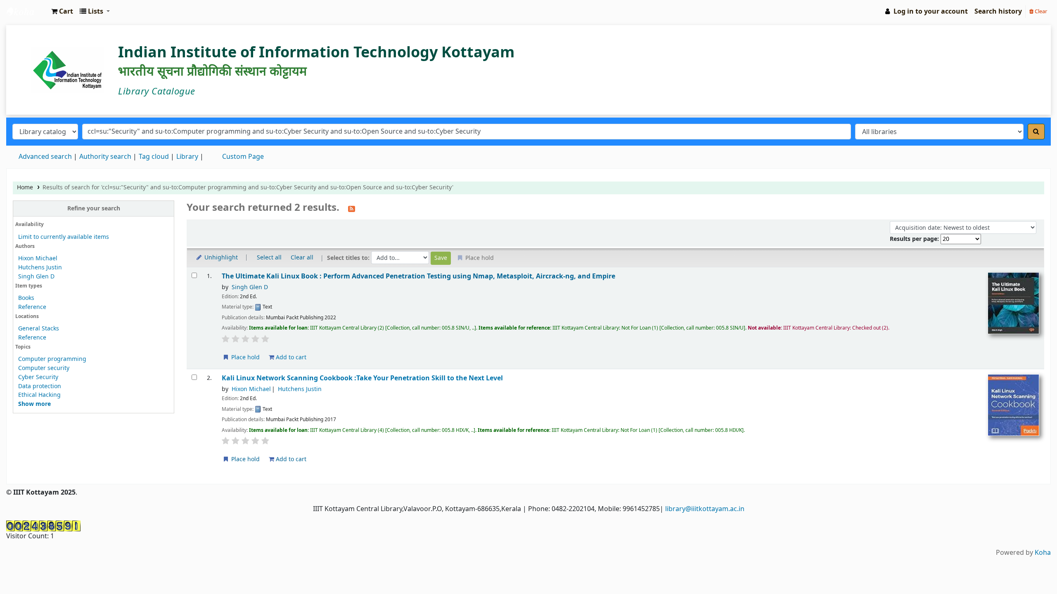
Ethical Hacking (39, 395)
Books (26, 298)
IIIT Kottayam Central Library (27, 11)
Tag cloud (154, 157)
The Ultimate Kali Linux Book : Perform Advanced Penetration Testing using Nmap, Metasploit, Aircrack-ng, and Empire (418, 276)
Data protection (39, 386)
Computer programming (52, 359)
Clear (1040, 11)
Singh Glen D (36, 276)
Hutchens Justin (40, 267)
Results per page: (915, 239)
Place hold (245, 357)
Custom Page (243, 157)
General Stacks (38, 328)
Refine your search (93, 208)
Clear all (302, 257)
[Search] (1036, 131)
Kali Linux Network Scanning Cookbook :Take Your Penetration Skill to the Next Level (362, 378)
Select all (269, 257)
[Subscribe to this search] (351, 208)
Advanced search (45, 157)
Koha (1043, 553)
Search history (998, 11)
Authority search (105, 157)
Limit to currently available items (63, 237)
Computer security (43, 368)
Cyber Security (38, 377)
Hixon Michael (37, 258)
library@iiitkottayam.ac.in (704, 509)
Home (25, 187)
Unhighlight (220, 257)
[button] (62, 11)
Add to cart (290, 357)
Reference (32, 307)
